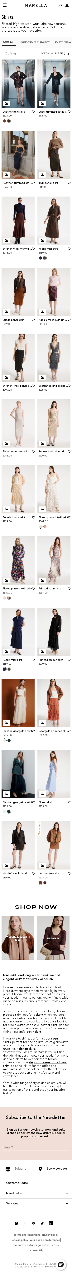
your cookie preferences (45, 1240)
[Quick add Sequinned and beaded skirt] (42, 377)
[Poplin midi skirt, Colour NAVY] (40, 258)
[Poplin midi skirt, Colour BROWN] (9, 669)
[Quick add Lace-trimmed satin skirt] (42, 103)
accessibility (36, 1250)
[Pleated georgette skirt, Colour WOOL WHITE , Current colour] (4, 740)
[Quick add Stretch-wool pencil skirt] (6, 377)
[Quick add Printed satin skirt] (42, 580)
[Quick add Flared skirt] (42, 794)
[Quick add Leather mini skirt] (6, 103)
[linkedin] (51, 1223)
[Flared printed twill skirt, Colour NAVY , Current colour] (8, 598)
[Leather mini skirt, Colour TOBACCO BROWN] (4, 120)
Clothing (10, 53)
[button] (62, 53)
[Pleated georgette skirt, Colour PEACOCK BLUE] (9, 740)
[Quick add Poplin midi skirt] (42, 240)
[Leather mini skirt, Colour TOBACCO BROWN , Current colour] (40, 882)
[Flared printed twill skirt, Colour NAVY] (44, 526)
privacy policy (50, 1235)
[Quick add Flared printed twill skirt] (42, 509)
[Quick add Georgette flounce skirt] (42, 723)
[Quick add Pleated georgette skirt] (6, 723)
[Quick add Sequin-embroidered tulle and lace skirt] (42, 443)
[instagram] (16, 1223)
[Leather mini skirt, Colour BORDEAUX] (44, 882)
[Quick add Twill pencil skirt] (42, 175)
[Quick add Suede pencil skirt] (6, 312)
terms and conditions (27, 1235)
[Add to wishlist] (33, 113)
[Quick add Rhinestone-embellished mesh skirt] (6, 443)
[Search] (60, 5)
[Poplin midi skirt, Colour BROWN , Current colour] (44, 258)
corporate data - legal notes (31, 1245)
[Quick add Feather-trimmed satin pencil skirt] (6, 175)
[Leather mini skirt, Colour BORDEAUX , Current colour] (8, 120)
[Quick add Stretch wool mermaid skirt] (6, 240)
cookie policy (20, 1240)
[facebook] (25, 1223)
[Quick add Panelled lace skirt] (6, 509)
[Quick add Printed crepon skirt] (42, 651)
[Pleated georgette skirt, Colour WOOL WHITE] (4, 811)
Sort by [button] (45, 54)
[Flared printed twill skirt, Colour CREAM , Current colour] (40, 526)
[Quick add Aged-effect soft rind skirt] (42, 312)
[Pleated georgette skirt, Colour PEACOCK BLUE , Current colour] (8, 811)
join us (55, 1245)
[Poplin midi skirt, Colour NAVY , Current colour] (4, 669)
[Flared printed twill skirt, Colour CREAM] (4, 598)
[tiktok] (42, 1223)
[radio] (9, 42)
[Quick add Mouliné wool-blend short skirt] (6, 865)
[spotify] (34, 1223)
